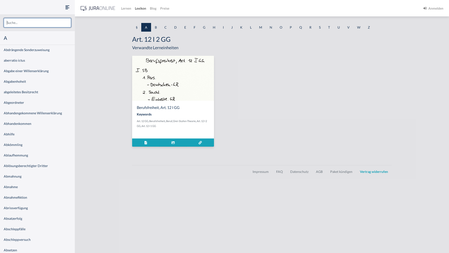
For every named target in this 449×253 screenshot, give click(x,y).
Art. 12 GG (142, 121)
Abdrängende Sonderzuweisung (27, 50)
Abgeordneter (14, 102)
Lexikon (140, 8)
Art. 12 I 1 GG (148, 125)
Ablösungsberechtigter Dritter (26, 166)
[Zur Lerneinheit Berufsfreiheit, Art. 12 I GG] (200, 142)
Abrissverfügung (16, 208)
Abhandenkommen (17, 124)
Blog (153, 8)
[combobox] (37, 22)
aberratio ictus (14, 60)
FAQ (279, 172)
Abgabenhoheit (15, 81)
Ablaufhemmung (16, 155)
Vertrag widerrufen (374, 172)
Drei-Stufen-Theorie (184, 121)
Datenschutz (299, 172)
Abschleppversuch (17, 240)
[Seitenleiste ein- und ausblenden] (67, 7)
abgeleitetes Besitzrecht (21, 92)
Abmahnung (13, 176)
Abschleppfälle (14, 229)
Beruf (169, 121)
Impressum (261, 172)
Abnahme (11, 187)
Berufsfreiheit (157, 121)
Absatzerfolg (13, 218)
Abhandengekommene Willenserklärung (33, 113)
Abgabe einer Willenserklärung (26, 71)
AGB (319, 172)
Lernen (126, 8)
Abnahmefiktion (15, 197)
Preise (164, 8)
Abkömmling (13, 145)
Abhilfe (9, 134)
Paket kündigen (341, 172)
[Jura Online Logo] (98, 8)
